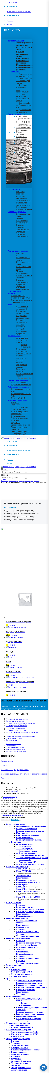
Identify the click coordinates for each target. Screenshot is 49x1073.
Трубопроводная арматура (18, 400)
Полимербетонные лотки (14, 738)
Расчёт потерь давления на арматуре (19, 517)
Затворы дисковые (19, 409)
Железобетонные (23, 128)
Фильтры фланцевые (20, 431)
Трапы (10, 305)
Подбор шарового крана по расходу (19, 511)
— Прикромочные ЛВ (26, 862)
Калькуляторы (7, 761)
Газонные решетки (19, 382)
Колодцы (11, 293)
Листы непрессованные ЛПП (24, 1034)
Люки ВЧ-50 (31, 869)
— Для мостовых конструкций (23, 111)
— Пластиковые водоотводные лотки (22, 732)
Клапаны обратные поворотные (19, 412)
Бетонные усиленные (21, 195)
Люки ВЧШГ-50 (30, 872)
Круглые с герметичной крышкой (21, 322)
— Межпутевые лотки (15, 728)
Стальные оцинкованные (22, 228)
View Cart (5, 820)
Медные (19, 218)
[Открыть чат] (43, 1067)
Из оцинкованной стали (27, 947)
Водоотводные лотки (16, 41)
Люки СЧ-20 (23, 149)
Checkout (15, 820)
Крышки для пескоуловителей (23, 204)
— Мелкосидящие (24, 78)
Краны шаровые (18, 416)
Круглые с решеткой (20, 328)
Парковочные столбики (21, 385)
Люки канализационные (17, 114)
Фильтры (15, 429)
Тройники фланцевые (20, 425)
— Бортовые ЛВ (23, 103)
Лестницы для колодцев (21, 300)
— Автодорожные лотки (16, 726)
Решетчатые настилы (21, 370)
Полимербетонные (24, 209)
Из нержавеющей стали (26, 920)
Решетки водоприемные (17, 212)
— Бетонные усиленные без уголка (22, 98)
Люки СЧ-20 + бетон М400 (23, 155)
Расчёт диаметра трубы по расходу (19, 520)
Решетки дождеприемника (18, 251)
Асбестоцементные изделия (18, 387)
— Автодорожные (24, 74)
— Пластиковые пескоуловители (16, 751)
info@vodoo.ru (15, 791)
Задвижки (15, 405)
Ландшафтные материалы (18, 380)
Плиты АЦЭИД (18, 398)
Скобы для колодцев (20, 302)
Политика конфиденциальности (15, 770)
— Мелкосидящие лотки (16, 730)
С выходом (26, 347)
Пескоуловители (14, 189)
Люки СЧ (22, 144)
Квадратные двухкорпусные (22, 312)
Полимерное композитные (22, 138)
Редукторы (15, 423)
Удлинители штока (19, 427)
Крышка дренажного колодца (21, 358)
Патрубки (15, 420)
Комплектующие (14, 336)
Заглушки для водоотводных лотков (22, 340)
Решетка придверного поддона (21, 364)
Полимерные (21, 141)
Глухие (24, 345)
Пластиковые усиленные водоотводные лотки (20, 736)
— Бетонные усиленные (21, 86)
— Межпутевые (23, 76)
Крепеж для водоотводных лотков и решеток (23, 351)
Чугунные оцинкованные (22, 235)
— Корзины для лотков (26, 851)
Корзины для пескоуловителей (23, 199)
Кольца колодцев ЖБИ (21, 298)
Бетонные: (15, 72)
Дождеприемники (14, 291)
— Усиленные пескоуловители (15, 749)
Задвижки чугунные (20, 407)
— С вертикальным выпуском (22, 92)
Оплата (9, 24)
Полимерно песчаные (21, 133)
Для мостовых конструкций (22, 308)
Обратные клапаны (19, 418)
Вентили (15, 402)
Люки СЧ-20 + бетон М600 (23, 164)
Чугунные (20, 232)
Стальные (20, 225)
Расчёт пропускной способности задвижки (21, 514)
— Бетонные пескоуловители (15, 747)
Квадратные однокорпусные (23, 317)
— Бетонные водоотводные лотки (20, 723)
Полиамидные (22, 223)
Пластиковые (22, 130)
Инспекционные (18, 296)
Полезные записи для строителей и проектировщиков (24, 774)
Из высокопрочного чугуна (23, 257)
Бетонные (20, 192)
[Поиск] (26, 472)
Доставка (10, 21)
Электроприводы (18, 434)
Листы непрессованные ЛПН (24, 1032)
